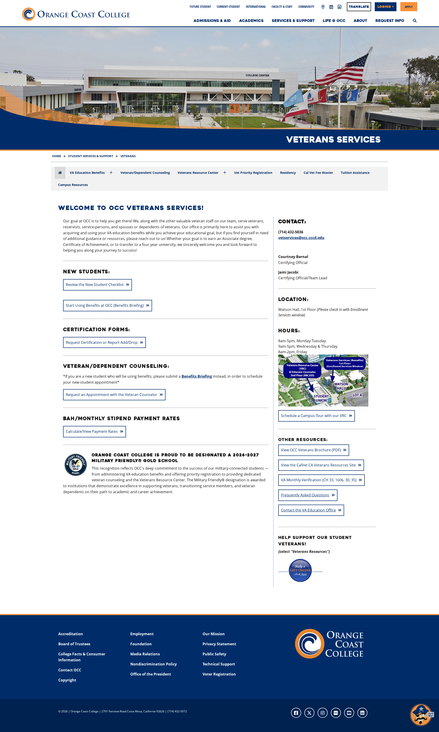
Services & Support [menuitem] (293, 20)
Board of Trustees (74, 643)
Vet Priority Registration (253, 172)
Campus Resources (73, 185)
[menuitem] (415, 20)
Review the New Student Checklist (95, 284)
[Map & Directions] (323, 7)
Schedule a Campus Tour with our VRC (314, 415)
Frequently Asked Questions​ (305, 495)
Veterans (128, 156)
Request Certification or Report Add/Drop (102, 342)
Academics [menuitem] (251, 20)
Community (306, 6)
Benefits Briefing (197, 376)
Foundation (141, 643)
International (256, 6)
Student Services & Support (90, 156)
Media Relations (145, 654)
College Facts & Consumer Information (81, 656)
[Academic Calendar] (331, 7)
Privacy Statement (219, 643)
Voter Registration (219, 674)
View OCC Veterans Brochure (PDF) (311, 449)
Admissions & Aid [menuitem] (212, 20)
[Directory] (339, 7)
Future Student (200, 6)
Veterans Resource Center (198, 172)
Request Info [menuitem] (389, 20)
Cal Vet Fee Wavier (318, 172)
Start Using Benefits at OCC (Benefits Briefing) (105, 305)
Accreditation (70, 633)
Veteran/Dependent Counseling (145, 172)
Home (56, 156)
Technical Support (219, 664)
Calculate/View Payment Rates (92, 431)
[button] (421, 714)
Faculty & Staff (282, 6)
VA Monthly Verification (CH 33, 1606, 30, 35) (318, 479)
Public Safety (214, 654)
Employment (142, 633)
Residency (288, 172)
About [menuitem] (360, 20)
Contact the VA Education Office (308, 510)
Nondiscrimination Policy (153, 664)
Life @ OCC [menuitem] (334, 20)
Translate (359, 7)
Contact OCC (69, 670)
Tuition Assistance (355, 172)
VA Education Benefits (87, 172)
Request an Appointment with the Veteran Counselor (111, 394)
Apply (409, 6)
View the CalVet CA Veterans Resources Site (318, 465)
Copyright (67, 680)
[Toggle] (111, 172)
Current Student (228, 6)
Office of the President (150, 674)
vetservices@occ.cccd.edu (301, 237)
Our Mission (214, 633)
